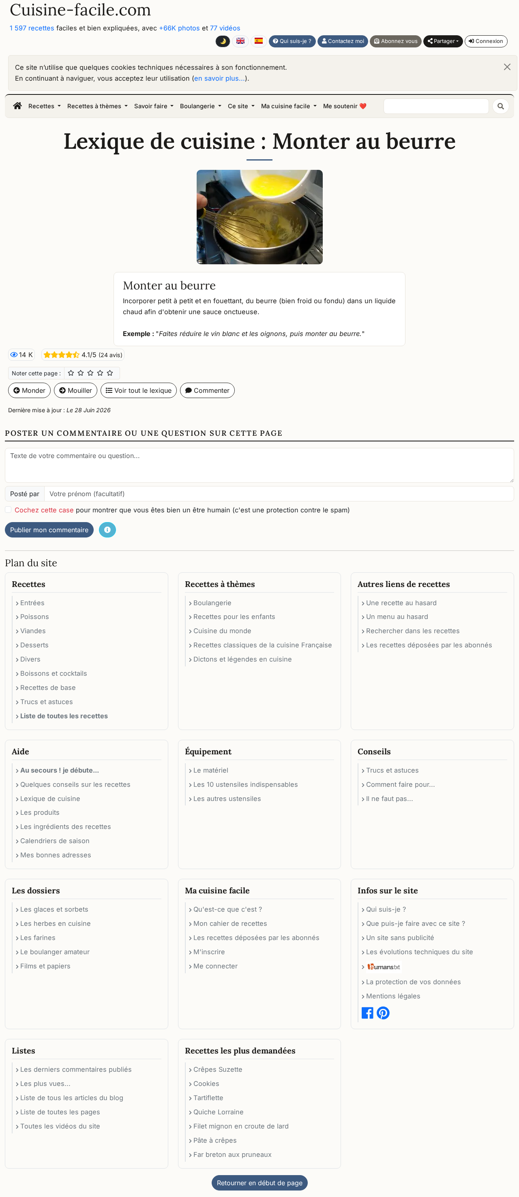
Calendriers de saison (55, 841)
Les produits (40, 812)
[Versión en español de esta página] (259, 41)
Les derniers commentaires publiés (76, 1069)
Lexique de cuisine (50, 798)
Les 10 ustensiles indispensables (245, 784)
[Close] (507, 67)
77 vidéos (225, 28)
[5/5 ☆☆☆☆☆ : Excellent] (110, 373)
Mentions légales (393, 996)
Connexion (488, 41)
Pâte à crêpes (215, 1140)
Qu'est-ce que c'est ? (227, 909)
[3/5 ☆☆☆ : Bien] (90, 373)
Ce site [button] (239, 106)
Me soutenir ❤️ (345, 106)
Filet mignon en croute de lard (241, 1126)
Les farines (38, 938)
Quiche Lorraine (218, 1112)
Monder (32, 390)
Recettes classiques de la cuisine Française (262, 645)
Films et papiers (45, 966)
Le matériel (210, 770)
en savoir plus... (219, 78)
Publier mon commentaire (49, 530)
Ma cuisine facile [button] (286, 106)
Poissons (34, 616)
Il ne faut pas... (389, 798)
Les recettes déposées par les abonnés (429, 645)
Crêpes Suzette (217, 1069)
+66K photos (179, 28)
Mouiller (79, 390)
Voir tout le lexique (142, 390)
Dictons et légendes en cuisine (242, 659)
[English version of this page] (240, 41)
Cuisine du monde (222, 631)
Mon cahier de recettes (230, 923)
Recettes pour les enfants (234, 616)
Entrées (32, 603)
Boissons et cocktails (53, 673)
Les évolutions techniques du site (419, 952)
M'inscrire (209, 952)
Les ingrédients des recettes (65, 826)
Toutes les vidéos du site (60, 1126)
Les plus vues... (45, 1083)
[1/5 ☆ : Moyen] (71, 373)
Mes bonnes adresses (55, 855)
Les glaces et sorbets (54, 909)
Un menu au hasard (397, 616)
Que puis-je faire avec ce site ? (415, 923)
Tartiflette (208, 1098)
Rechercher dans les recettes (413, 631)
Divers (30, 659)
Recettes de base (48, 687)
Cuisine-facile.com (80, 9)
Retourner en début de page (259, 1183)
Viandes (33, 631)
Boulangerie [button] (198, 106)
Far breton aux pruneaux (232, 1154)
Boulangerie (212, 603)
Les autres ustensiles (227, 798)
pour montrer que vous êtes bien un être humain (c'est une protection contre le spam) (182, 510)
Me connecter (215, 966)
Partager (443, 41)
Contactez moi (345, 41)
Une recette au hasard (401, 603)
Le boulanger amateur (55, 952)
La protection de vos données (413, 982)
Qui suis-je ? (294, 41)
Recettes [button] (42, 106)
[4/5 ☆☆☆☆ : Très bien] (100, 373)
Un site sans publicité (400, 938)
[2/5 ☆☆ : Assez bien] (80, 373)
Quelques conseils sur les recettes (75, 784)
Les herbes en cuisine (55, 923)
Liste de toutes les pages (60, 1112)
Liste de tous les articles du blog (71, 1098)
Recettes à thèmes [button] (95, 106)
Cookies (206, 1083)
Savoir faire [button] (151, 106)
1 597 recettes (32, 28)
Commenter (210, 390)
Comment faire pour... (400, 784)
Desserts (34, 645)
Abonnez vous (399, 41)
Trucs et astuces (46, 702)
